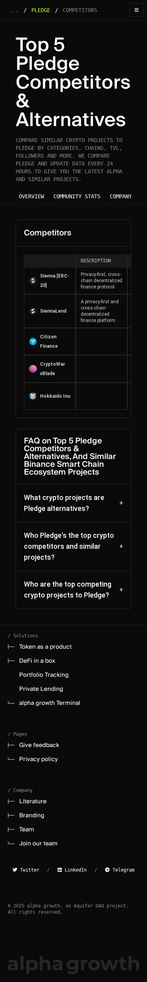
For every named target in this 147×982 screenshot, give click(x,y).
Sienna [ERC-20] (54, 280)
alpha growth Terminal (49, 703)
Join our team (38, 843)
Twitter (28, 870)
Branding (31, 815)
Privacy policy (38, 759)
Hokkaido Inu (55, 396)
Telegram (122, 870)
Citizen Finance (49, 341)
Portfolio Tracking (44, 675)
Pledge (40, 10)
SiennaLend (53, 311)
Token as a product (45, 647)
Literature (33, 801)
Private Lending (41, 689)
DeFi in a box (37, 661)
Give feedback (39, 745)
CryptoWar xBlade (52, 368)
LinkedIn (74, 870)
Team (26, 829)
